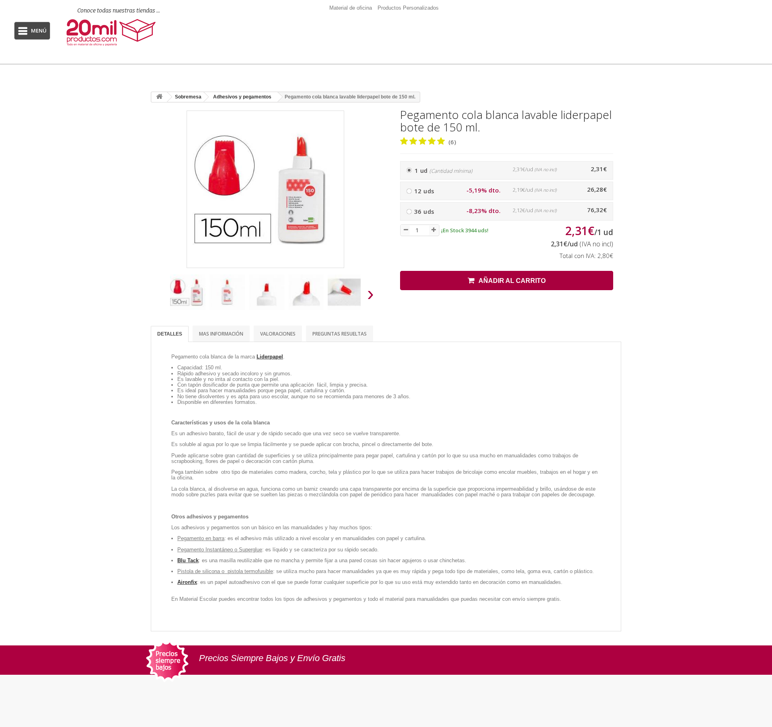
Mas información (221, 333)
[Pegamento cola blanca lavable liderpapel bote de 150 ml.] (188, 292)
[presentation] (160, 296)
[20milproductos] (113, 32)
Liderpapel (270, 357)
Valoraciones (278, 333)
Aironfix (187, 582)
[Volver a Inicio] (159, 97)
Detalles (169, 334)
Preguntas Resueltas (339, 333)
